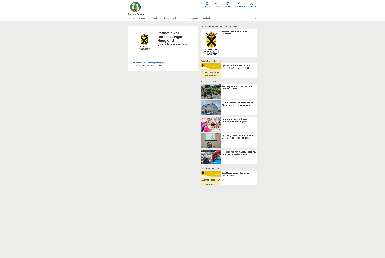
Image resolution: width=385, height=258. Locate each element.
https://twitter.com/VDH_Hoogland (149, 65)
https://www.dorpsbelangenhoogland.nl (151, 63)
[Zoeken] (255, 18)
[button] (132, 18)
